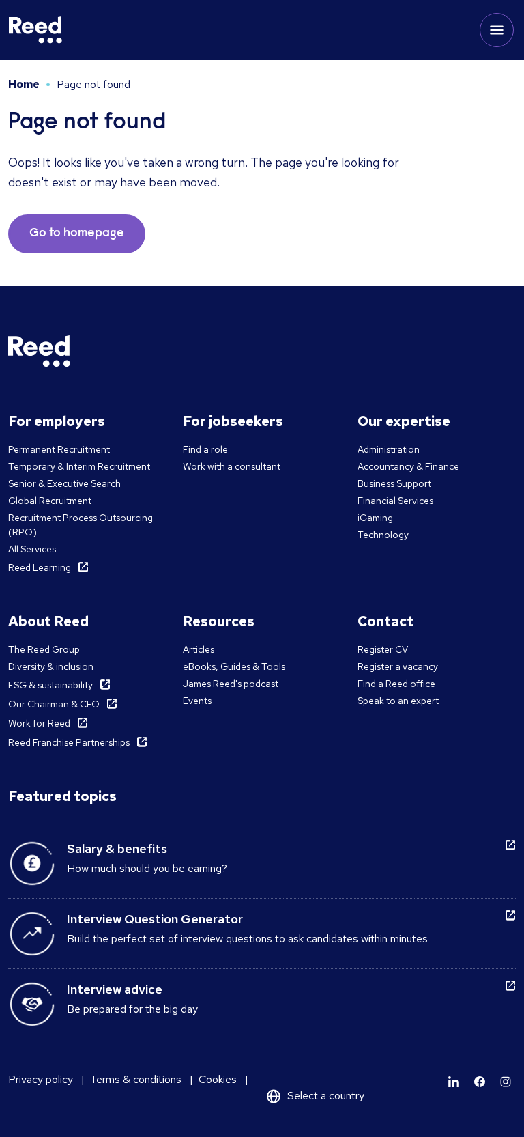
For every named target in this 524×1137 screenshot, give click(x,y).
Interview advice (114, 989)
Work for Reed (39, 723)
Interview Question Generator (155, 919)
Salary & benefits (117, 848)
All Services (32, 549)
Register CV (383, 649)
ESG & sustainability (50, 685)
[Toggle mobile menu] (497, 30)
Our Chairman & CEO (54, 704)
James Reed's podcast (230, 683)
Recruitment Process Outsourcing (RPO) (80, 524)
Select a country (325, 1096)
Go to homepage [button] (76, 233)
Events (197, 700)
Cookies (218, 1079)
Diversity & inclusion (50, 666)
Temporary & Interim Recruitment (79, 466)
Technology (383, 535)
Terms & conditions (135, 1079)
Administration (389, 449)
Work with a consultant (231, 466)
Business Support (394, 483)
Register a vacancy (398, 666)
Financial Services (395, 500)
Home (24, 84)
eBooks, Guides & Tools (234, 666)
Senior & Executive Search (64, 483)
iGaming (375, 517)
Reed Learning (39, 567)
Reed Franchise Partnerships (69, 742)
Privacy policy (40, 1079)
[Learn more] (453, 1081)
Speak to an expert (398, 700)
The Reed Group (44, 649)
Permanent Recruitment (59, 449)
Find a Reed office (396, 683)
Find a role (205, 449)
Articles (198, 649)
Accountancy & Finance (408, 466)
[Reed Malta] (35, 30)
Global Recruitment (49, 500)
